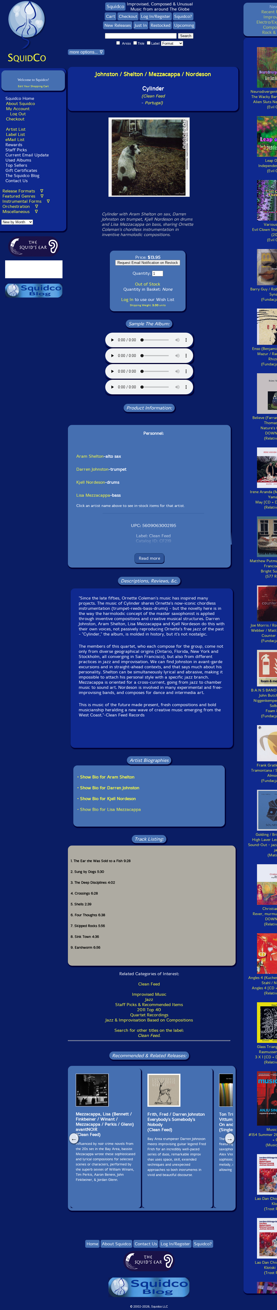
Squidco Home (19, 98)
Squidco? (183, 16)
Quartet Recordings (149, 1014)
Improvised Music (149, 994)
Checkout (15, 119)
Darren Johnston (92, 469)
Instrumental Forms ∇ (26, 201)
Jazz (149, 999)
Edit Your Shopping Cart (33, 86)
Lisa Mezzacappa (93, 495)
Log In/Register (155, 16)
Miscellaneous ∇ (20, 211)
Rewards (13, 144)
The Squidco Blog (22, 175)
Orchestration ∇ (20, 206)
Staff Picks (16, 149)
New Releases (117, 25)
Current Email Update (26, 155)
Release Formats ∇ (22, 191)
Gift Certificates (21, 170)
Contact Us (16, 180)
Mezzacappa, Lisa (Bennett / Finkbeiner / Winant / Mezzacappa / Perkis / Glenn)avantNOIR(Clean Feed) (105, 1124)
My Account (17, 108)
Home (92, 1243)
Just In (141, 25)
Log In (127, 299)
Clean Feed (149, 984)
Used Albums (18, 160)
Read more (149, 558)
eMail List (14, 139)
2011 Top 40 (149, 1009)
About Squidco (20, 103)
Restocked (160, 25)
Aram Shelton (90, 456)
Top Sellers (16, 165)
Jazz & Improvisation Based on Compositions (149, 1020)
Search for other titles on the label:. (149, 1033)
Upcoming (184, 25)
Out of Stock (147, 284)
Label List (15, 134)
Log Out (18, 113)
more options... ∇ (86, 52)
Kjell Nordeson (90, 482)
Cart (110, 16)
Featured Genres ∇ (23, 196)
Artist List (15, 129)
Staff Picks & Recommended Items (149, 1004)
